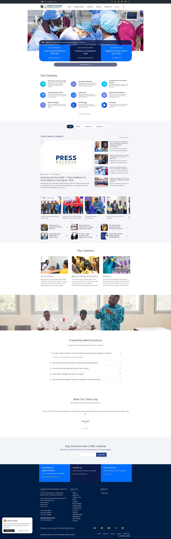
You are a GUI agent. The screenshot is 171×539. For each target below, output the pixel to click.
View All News (124, 137)
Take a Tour (77, 497)
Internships (76, 519)
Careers (75, 521)
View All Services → (85, 114)
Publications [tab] (88, 126)
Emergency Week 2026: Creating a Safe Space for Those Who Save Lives (119, 156)
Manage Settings (23, 530)
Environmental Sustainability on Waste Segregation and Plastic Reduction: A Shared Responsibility (119, 144)
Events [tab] (78, 126)
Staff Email (105, 493)
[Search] (124, 6)
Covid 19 (75, 510)
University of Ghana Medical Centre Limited (60, 535)
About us (76, 495)
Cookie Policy (77, 508)
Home (75, 493)
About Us (105, 534)
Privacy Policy (77, 506)
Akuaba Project (78, 514)
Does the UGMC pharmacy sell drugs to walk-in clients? (69, 368)
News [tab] (70, 126)
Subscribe (101, 455)
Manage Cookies (124, 536)
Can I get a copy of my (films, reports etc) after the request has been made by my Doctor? (81, 353)
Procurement (77, 504)
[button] (79, 6)
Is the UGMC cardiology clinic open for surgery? (67, 374)
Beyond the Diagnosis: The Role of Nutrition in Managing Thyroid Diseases (119, 180)
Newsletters (77, 516)
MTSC (75, 499)
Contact (119, 534)
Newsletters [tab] (99, 126)
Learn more (7, 527)
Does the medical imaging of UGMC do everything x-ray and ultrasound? (75, 379)
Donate (75, 512)
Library (75, 501)
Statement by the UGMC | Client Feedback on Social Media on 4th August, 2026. (63, 179)
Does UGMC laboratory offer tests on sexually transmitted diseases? (74, 363)
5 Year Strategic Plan (49, 1)
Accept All (9, 530)
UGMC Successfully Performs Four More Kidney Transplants (119, 168)
